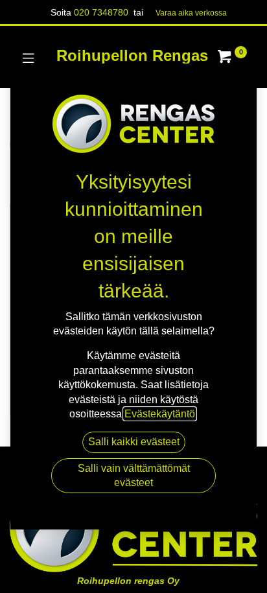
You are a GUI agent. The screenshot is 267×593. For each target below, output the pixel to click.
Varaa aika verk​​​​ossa (191, 12)
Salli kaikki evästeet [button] (134, 441)
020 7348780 (101, 12)
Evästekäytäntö (159, 413)
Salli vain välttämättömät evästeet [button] (134, 475)
